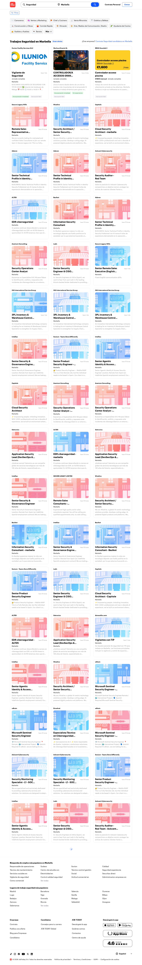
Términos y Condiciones (82, 959)
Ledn (55, 244)
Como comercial (17, 880)
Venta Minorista (80, 20)
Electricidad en (47, 873)
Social (74, 873)
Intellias (15, 337)
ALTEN (14, 197)
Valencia (74, 891)
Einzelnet (56, 708)
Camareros (19, 20)
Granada (44, 898)
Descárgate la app (79, 924)
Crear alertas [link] (57, 41)
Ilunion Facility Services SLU (22, 48)
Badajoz (13, 898)
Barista (39, 31)
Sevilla (74, 895)
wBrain (97, 662)
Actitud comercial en (80, 877)
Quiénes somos (78, 929)
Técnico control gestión (81, 870)
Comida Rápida (46, 26)
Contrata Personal (112, 4)
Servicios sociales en (18, 873)
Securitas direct (108, 873)
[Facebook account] (19, 954)
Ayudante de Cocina (121, 26)
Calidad (105, 866)
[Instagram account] (15, 954)
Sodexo (44, 866)
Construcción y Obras (23, 26)
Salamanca (14, 905)
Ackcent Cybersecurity (103, 151)
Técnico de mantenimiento (21, 870)
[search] (95, 4)
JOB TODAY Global (48, 929)
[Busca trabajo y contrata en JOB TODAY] (12, 4)
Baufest (56, 197)
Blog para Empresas (18, 933)
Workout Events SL (60, 48)
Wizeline (56, 104)
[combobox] (40, 4)
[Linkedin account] (32, 954)
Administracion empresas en (114, 877)
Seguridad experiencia (111, 870)
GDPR (96, 959)
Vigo (42, 895)
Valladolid (75, 902)
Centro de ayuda (79, 937)
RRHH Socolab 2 (101, 48)
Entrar (127, 4)
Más (47, 31)
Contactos (76, 933)
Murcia (43, 902)
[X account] (28, 954)
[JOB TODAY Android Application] (125, 925)
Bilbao (104, 895)
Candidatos (15, 937)
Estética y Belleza (101, 20)
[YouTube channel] (23, 954)
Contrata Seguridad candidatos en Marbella (114, 41)
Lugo (12, 895)
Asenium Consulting (19, 244)
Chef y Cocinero (60, 20)
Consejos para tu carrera (51, 924)
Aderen (14, 151)
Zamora (13, 902)
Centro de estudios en (50, 870)
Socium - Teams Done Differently (65, 337)
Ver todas (44, 880)
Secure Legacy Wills (19, 104)
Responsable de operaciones (22, 866)
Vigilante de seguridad (19, 877)
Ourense (105, 891)
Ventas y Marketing (38, 20)
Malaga (74, 898)
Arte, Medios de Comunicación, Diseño (90, 26)
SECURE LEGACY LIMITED (62, 476)
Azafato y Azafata (21, 31)
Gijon (104, 898)
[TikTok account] (11, 954)
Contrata (13, 924)
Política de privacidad (62, 959)
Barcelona (45, 891)
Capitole (98, 104)
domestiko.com (101, 615)
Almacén (63, 26)
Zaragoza (106, 902)
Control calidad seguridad (51, 877)
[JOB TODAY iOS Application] (109, 925)
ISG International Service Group (24, 290)
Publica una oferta (17, 929)
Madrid (13, 891)
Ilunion (74, 866)
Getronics (15, 430)
